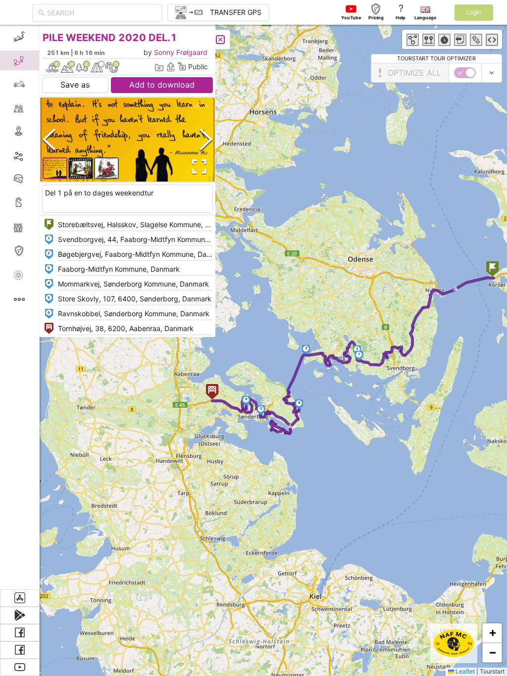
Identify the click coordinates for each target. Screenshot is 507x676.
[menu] (20, 307)
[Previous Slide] (49, 139)
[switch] (465, 72)
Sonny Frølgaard (180, 52)
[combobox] (101, 12)
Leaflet (464, 671)
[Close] (220, 39)
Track (35, 155)
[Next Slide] (206, 139)
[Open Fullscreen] (197, 166)
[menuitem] (19, 37)
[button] (492, 270)
